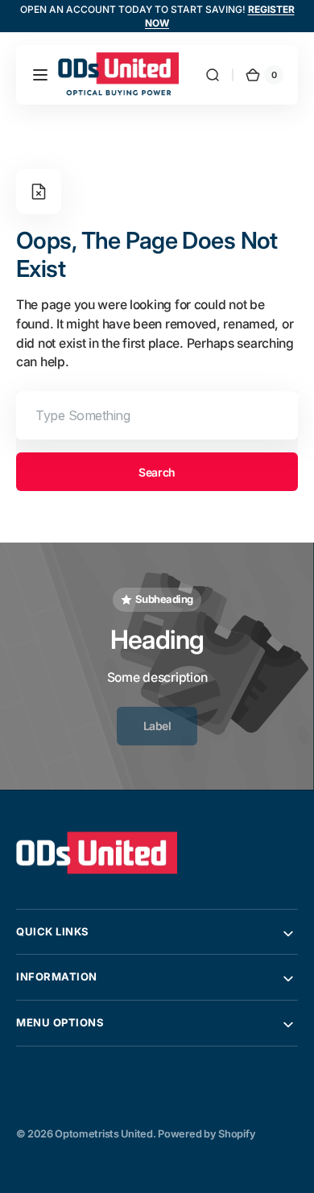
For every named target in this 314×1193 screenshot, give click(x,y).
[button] (40, 75)
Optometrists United (104, 1134)
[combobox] (157, 415)
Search (156, 472)
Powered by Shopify (206, 1134)
